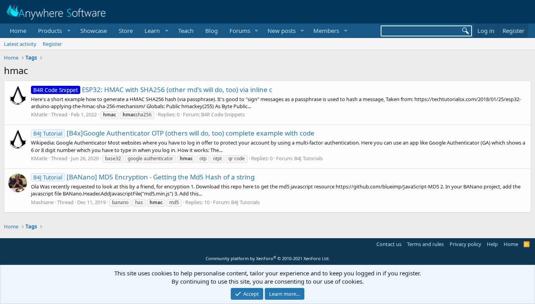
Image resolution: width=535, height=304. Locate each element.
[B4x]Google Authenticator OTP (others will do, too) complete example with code (173, 133)
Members (326, 30)
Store (126, 30)
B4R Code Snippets (223, 114)
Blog (211, 30)
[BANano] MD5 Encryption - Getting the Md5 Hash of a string (144, 176)
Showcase (93, 30)
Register (52, 43)
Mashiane (42, 202)
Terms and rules (425, 244)
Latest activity (20, 43)
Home (18, 30)
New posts (282, 30)
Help (492, 244)
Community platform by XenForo (268, 258)
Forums (240, 30)
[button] (53, 31)
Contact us (388, 244)
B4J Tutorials (308, 158)
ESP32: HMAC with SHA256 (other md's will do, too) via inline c (152, 89)
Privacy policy (465, 244)
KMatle (39, 114)
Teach (185, 30)
